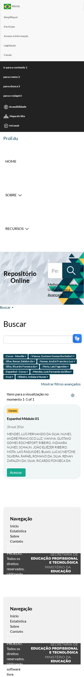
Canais (8, 55)
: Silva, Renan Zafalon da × (20, 361)
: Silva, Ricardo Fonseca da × (21, 366)
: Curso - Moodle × (15, 356)
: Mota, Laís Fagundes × (55, 366)
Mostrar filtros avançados (61, 384)
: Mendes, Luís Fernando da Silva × (52, 371)
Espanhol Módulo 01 (23, 418)
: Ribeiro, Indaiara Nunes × (32, 376)
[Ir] (71, 270)
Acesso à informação (16, 36)
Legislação (10, 45)
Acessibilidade (17, 106)
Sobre (11, 195)
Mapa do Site (17, 116)
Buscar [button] (5, 307)
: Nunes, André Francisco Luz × (57, 361)
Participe (9, 26)
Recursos (14, 228)
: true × (9, 376)
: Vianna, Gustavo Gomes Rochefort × (52, 356)
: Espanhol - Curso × (16, 371)
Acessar (16, 472)
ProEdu (10, 138)
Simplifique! (11, 17)
